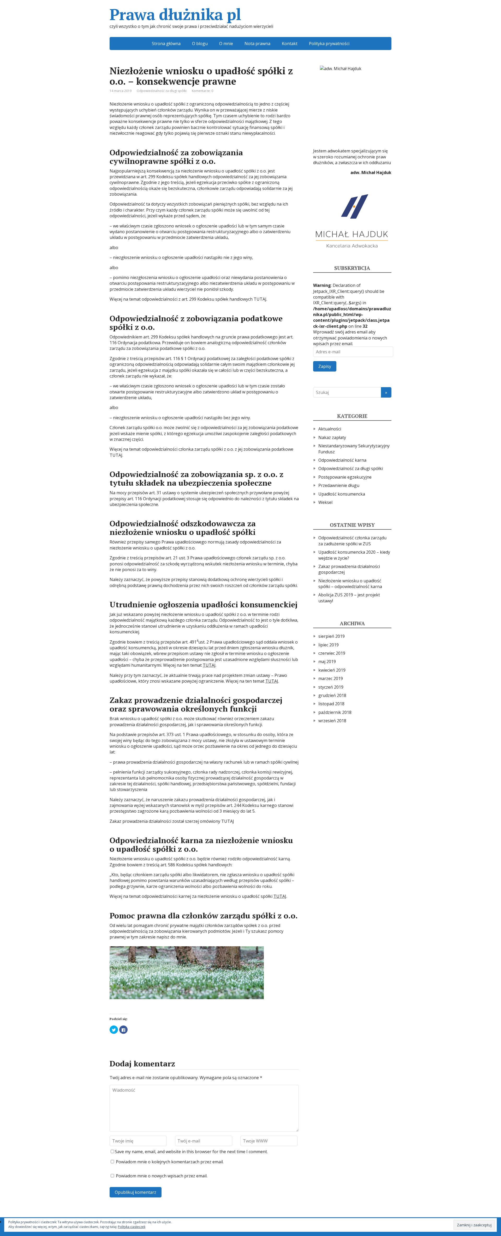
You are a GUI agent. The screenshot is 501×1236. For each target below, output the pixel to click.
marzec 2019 (330, 678)
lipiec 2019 (328, 645)
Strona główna (166, 43)
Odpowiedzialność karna (342, 460)
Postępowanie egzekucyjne (345, 477)
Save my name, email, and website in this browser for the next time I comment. (191, 1151)
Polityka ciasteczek (131, 1227)
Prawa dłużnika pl (175, 14)
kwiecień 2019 (331, 670)
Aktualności (329, 429)
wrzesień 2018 (332, 721)
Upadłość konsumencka (341, 494)
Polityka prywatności (329, 43)
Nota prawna (257, 43)
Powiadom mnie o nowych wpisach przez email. (161, 1176)
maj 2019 (327, 661)
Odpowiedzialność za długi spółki (162, 91)
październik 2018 (334, 712)
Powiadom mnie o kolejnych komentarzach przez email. (170, 1162)
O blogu (200, 43)
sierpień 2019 (331, 636)
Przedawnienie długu (338, 485)
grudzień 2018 (332, 695)
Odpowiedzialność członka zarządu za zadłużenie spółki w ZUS (352, 540)
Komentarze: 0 (202, 91)
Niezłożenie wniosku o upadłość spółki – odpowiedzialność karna (350, 583)
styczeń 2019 (330, 687)
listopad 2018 (331, 704)
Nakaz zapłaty (332, 437)
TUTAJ (209, 665)
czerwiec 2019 (331, 653)
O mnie (226, 43)
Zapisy (324, 366)
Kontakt (289, 43)
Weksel (325, 502)
